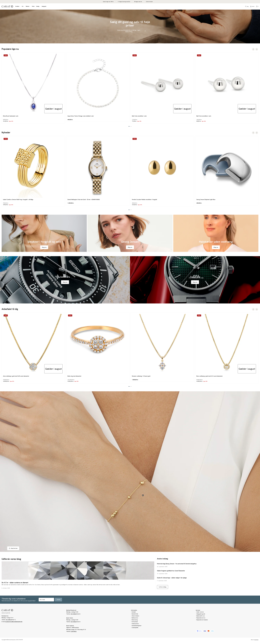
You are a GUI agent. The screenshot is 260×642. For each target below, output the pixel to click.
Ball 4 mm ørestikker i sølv (139, 116)
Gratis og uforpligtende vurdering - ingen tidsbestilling (128, 30)
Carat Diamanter (12, 639)
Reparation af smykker (202, 620)
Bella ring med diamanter (74, 376)
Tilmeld (58, 599)
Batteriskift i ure (200, 616)
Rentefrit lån (135, 614)
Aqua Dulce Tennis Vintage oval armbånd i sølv (81, 116)
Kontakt (134, 612)
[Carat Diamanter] (7, 6)
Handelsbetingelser (136, 625)
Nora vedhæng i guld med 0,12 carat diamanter (209, 376)
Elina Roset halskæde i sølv (10, 116)
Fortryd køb (135, 621)
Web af (254, 639)
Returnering (135, 620)
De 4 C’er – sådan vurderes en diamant (15, 583)
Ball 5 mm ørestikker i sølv (203, 116)
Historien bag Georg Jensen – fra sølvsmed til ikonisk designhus (176, 564)
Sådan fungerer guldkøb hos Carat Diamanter (171, 571)
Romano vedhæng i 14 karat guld (141, 376)
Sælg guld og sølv (200, 614)
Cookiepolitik (135, 627)
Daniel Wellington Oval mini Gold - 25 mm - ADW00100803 (84, 199)
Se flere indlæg (162, 587)
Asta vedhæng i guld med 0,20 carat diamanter (16, 376)
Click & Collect (135, 616)
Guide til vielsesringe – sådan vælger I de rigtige (172, 578)
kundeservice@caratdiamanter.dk (13, 621)
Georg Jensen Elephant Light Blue (205, 199)
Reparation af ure (200, 618)
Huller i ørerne (200, 612)
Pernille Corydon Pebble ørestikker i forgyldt (144, 199)
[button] (17, 6)
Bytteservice (135, 618)
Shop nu (44, 247)
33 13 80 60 (9, 619)
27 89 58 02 (73, 631)
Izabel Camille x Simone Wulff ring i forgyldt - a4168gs (18, 199)
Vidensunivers (135, 623)
